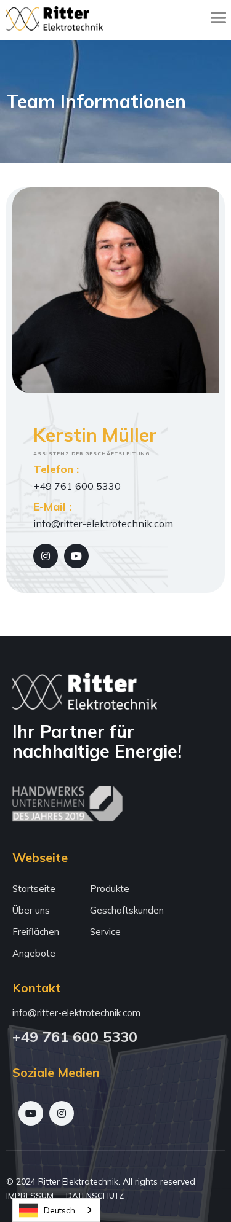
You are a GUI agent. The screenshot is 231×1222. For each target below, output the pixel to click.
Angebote (33, 953)
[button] (218, 18)
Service (105, 932)
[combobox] (56, 1210)
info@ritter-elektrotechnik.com (76, 1013)
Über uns (31, 910)
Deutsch (59, 1210)
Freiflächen (35, 932)
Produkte (109, 889)
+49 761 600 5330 (74, 1036)
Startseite (33, 889)
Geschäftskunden (127, 910)
